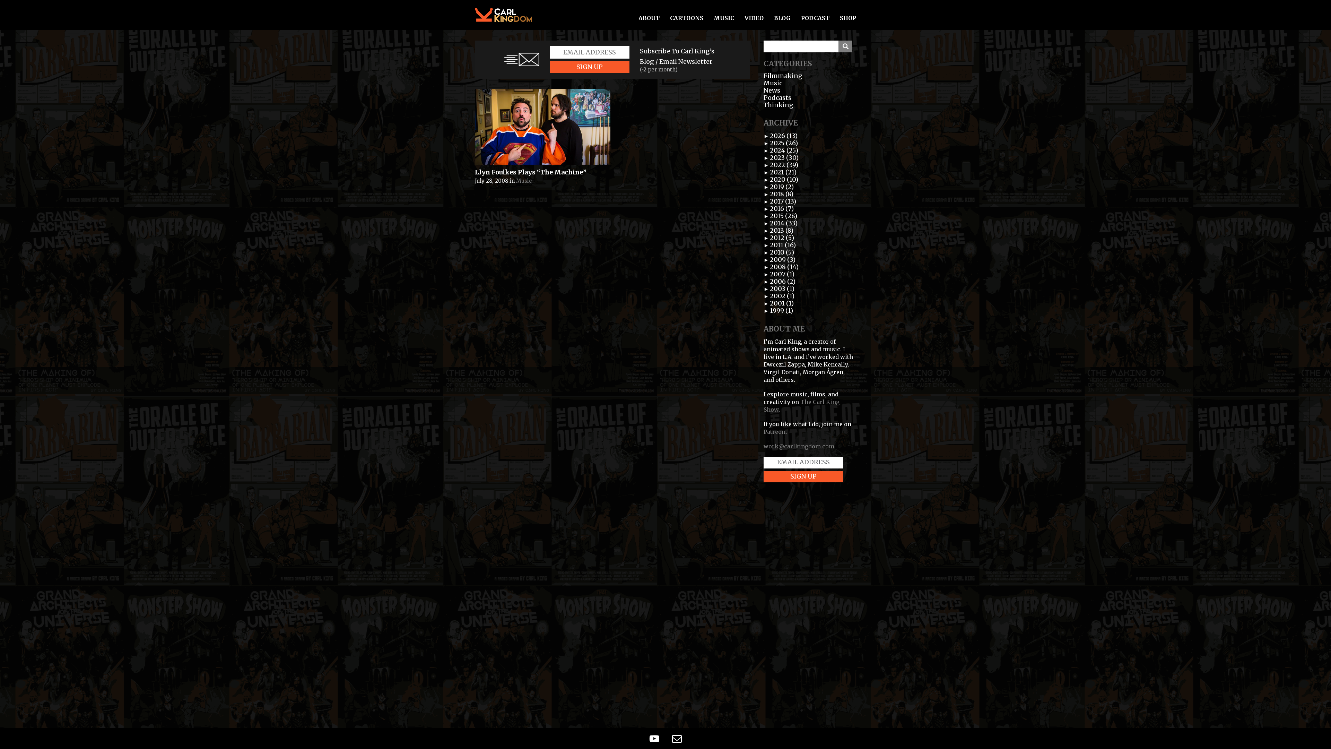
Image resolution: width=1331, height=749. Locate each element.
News (772, 90)
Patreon (774, 431)
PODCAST (815, 18)
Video (754, 18)
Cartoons (686, 18)
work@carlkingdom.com (799, 446)
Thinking (778, 105)
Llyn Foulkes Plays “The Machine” (530, 172)
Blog (782, 18)
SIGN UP (589, 67)
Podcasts (777, 98)
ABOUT (649, 18)
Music (724, 18)
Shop (848, 18)
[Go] (845, 46)
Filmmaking (783, 76)
